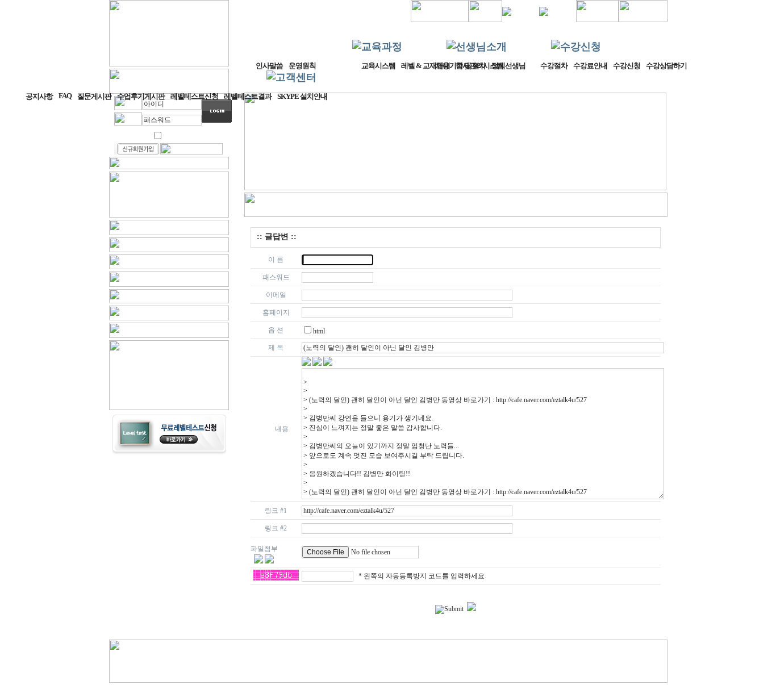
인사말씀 (269, 65)
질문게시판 (94, 96)
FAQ (65, 95)
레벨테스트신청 (194, 96)
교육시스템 (378, 65)
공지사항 (39, 96)
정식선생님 (508, 65)
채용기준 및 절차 (461, 65)
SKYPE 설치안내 (302, 96)
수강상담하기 (666, 65)
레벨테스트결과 (248, 96)
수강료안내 (590, 65)
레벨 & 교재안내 (425, 65)
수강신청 (626, 65)
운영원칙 (302, 65)
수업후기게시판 (141, 96)
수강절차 (554, 65)
